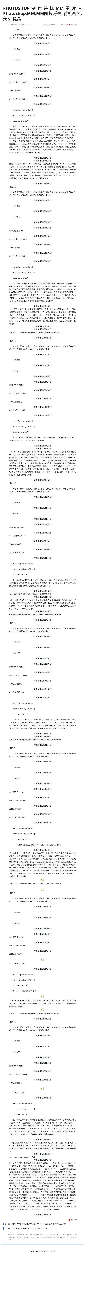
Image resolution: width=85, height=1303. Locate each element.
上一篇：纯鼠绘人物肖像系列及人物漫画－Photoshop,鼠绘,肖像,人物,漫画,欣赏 (35, 1221)
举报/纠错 (73, 25)
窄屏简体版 (46, 25)
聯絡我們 (53, 1248)
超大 (66, 25)
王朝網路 (41, 1248)
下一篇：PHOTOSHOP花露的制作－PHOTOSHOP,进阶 (26, 1226)
